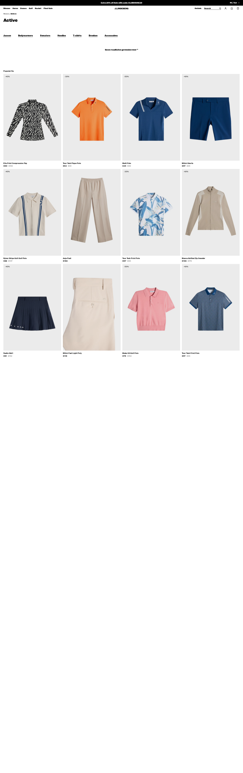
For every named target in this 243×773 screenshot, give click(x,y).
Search (207, 8)
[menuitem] (6, 8)
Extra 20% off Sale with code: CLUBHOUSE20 (121, 3)
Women (6, 14)
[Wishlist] (232, 8)
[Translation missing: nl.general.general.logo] (121, 8)
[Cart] (238, 8)
